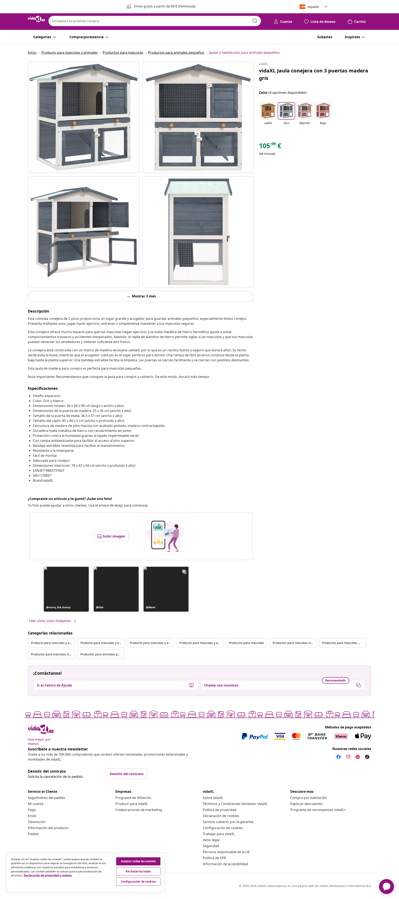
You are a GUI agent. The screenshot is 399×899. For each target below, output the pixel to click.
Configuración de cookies (223, 828)
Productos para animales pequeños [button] (102, 654)
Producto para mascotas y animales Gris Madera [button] (201, 643)
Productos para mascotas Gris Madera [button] (53, 654)
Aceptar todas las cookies (138, 861)
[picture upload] (165, 536)
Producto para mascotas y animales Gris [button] (102, 643)
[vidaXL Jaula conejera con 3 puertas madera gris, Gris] (83, 117)
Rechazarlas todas (138, 871)
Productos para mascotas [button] (246, 643)
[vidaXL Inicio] (36, 19)
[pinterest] (358, 757)
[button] (161, 7)
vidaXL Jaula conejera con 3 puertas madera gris (313, 74)
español (313, 7)
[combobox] (154, 21)
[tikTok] (367, 757)
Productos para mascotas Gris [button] (293, 643)
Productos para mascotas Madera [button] (344, 643)
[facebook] (338, 757)
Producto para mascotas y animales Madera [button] (152, 643)
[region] (86, 872)
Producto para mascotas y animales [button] (53, 643)
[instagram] (348, 757)
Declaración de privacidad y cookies (48, 875)
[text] (270, 146)
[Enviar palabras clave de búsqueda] (254, 20)
